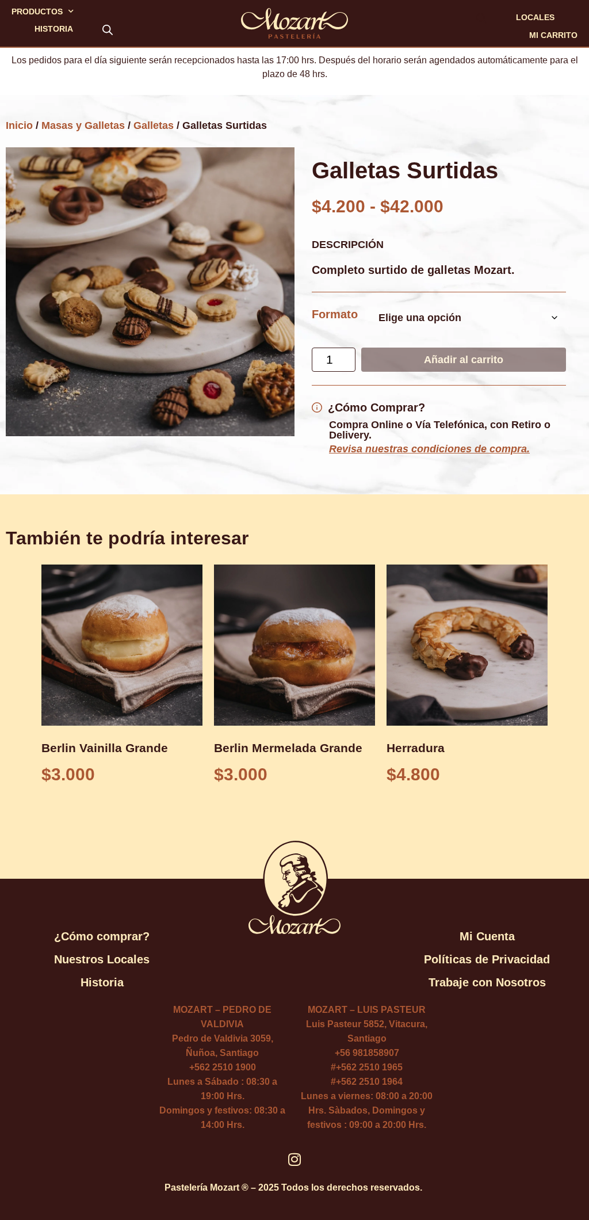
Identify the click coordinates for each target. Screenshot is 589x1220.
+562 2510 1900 (222, 1067)
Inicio (19, 125)
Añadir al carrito (463, 359)
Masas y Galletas (83, 125)
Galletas (153, 125)
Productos (37, 11)
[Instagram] (295, 1159)
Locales (535, 17)
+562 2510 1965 (369, 1067)
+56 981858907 (367, 1053)
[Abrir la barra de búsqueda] (107, 29)
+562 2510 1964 (369, 1081)
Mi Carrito (553, 35)
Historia (54, 28)
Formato (335, 314)
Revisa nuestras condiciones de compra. (429, 449)
